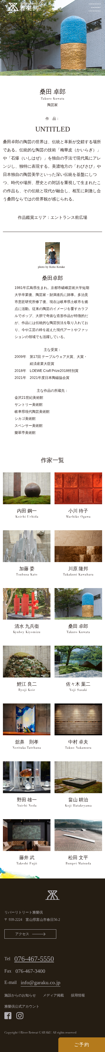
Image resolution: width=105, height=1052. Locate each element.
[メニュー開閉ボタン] (94, 7)
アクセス (22, 934)
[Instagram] (19, 1015)
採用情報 (78, 995)
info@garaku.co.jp (40, 982)
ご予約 (82, 1044)
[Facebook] (7, 1015)
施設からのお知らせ (20, 995)
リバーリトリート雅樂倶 (23, 912)
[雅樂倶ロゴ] (52, 894)
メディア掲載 (53, 995)
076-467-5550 (34, 959)
